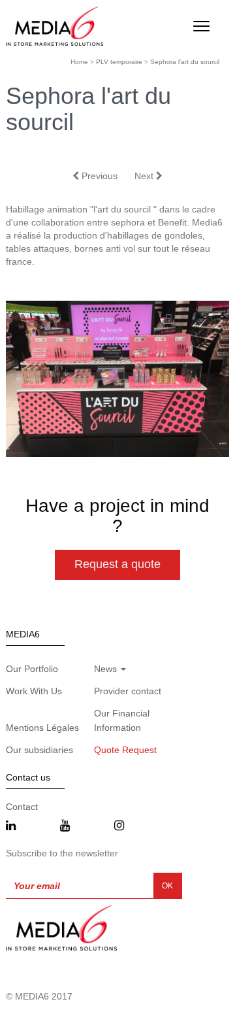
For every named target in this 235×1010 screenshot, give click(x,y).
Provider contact (127, 691)
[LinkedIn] (11, 826)
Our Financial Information (121, 720)
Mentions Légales (42, 727)
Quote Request (125, 750)
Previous (98, 176)
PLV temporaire (119, 61)
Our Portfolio (32, 669)
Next (145, 176)
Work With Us (34, 691)
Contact (22, 806)
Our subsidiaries (39, 750)
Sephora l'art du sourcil (184, 61)
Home (79, 61)
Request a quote (117, 564)
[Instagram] (119, 826)
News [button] (106, 669)
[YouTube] (65, 826)
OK (167, 885)
